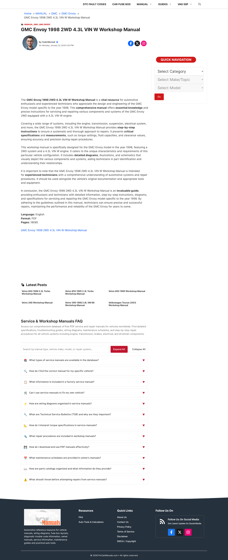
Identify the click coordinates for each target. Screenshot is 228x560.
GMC (36, 24)
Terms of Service (125, 531)
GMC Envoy (44, 24)
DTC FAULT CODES (94, 4)
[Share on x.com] (137, 43)
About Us (122, 517)
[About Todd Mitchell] (29, 43)
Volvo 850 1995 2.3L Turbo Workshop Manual (79, 292)
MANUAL (142, 4)
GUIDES (163, 4)
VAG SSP (183, 4)
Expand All (119, 349)
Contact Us (123, 522)
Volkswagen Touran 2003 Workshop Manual (122, 304)
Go (159, 96)
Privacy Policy (124, 526)
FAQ (81, 517)
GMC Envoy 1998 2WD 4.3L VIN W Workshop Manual (54, 230)
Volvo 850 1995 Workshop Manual (127, 291)
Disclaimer (122, 536)
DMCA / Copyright (126, 541)
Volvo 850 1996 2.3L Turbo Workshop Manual (36, 292)
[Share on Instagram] (144, 43)
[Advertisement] (84, 76)
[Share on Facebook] (131, 43)
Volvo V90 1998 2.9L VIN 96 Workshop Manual (79, 304)
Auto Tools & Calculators (91, 522)
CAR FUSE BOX (121, 4)
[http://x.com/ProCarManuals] (179, 532)
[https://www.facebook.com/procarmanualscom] (171, 532)
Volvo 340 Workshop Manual (37, 302)
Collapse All (138, 349)
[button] (199, 4)
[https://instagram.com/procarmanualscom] (188, 532)
